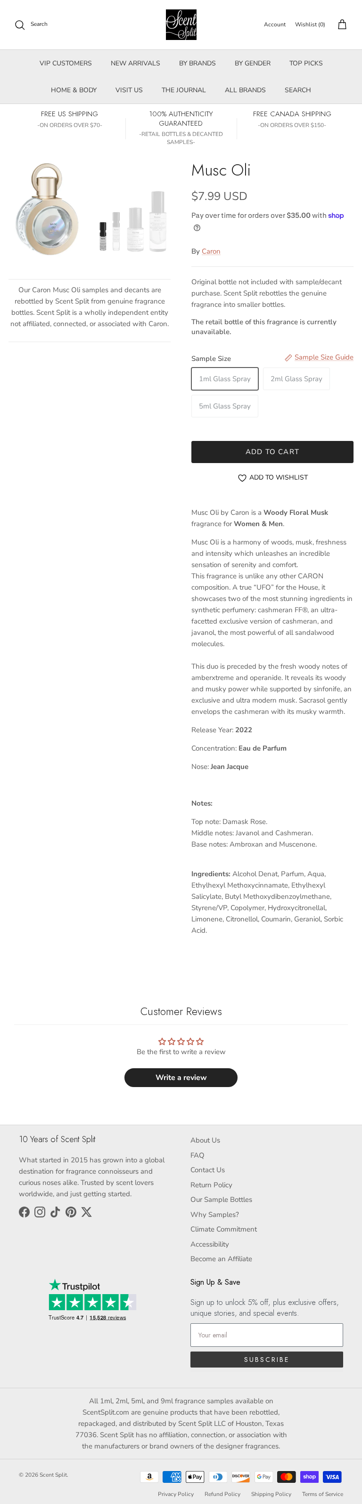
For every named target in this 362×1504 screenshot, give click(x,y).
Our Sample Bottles (221, 1199)
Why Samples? (214, 1214)
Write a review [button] (181, 1077)
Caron (211, 251)
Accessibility (209, 1244)
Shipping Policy (271, 1494)
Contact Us (207, 1170)
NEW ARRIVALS (135, 63)
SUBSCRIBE (266, 1359)
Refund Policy (222, 1494)
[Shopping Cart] (340, 25)
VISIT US (129, 90)
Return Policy (211, 1185)
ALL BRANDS (245, 90)
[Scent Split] (181, 24)
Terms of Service (322, 1494)
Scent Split (53, 1475)
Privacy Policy (176, 1494)
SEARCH (298, 90)
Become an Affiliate (221, 1259)
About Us (205, 1140)
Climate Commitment (223, 1229)
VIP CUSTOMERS (66, 63)
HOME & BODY (74, 90)
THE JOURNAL (184, 90)
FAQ (197, 1155)
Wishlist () (310, 24)
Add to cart (272, 451)
